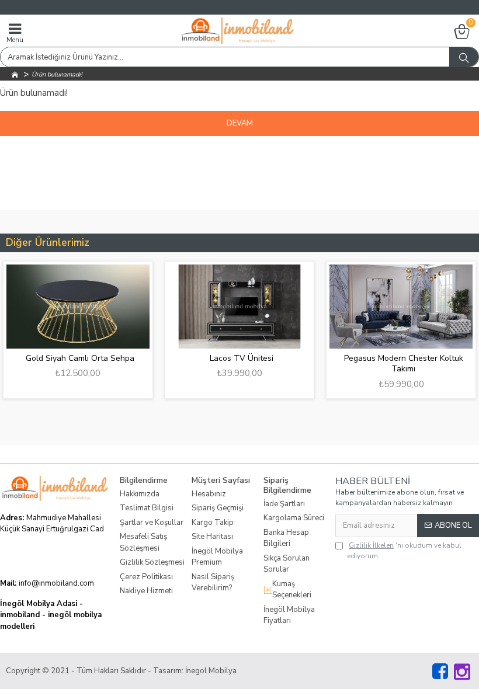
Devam (240, 123)
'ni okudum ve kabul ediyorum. (404, 551)
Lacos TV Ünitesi (234, 358)
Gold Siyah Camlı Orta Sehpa (72, 358)
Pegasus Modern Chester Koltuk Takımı (395, 363)
